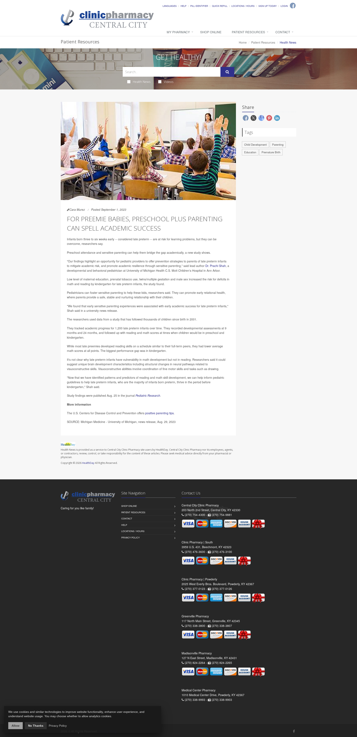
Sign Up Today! (267, 5)
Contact (282, 32)
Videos (169, 82)
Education (250, 152)
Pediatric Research (148, 395)
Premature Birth (271, 152)
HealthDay (88, 463)
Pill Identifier (199, 5)
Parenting (277, 144)
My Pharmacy (178, 32)
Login (284, 5)
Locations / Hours (243, 5)
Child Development (255, 144)
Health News (142, 82)
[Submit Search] (227, 72)
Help (183, 5)
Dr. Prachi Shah (215, 266)
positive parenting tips (159, 413)
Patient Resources (248, 32)
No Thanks (35, 725)
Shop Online (210, 32)
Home (243, 42)
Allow (15, 725)
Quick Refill (219, 5)
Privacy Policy (130, 537)
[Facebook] (293, 5)
